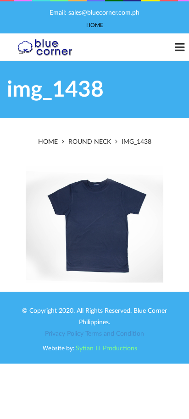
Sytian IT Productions (106, 348)
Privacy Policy (64, 334)
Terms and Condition (114, 334)
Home (94, 25)
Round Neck (89, 142)
